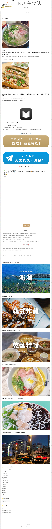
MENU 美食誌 (26, 3)
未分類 (3, 494)
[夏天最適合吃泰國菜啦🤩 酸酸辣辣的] (41, 201)
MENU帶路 (4, 488)
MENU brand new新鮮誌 (6, 469)
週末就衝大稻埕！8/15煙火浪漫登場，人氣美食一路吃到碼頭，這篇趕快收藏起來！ (18, 255)
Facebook (22, 12)
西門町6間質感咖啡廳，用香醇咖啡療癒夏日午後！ (12, 250)
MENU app (5, 473)
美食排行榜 (5, 478)
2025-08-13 (3, 50)
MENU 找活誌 (4, 471)
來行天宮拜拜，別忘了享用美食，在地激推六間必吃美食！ (14, 239)
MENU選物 (4, 492)
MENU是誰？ (33, 12)
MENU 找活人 (5, 475)
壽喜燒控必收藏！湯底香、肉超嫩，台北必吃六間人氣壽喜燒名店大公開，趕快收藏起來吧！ (20, 233)
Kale (30, 524)
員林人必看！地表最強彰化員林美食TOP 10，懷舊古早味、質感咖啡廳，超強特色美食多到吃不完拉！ (21, 241)
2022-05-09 (3, 91)
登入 (2, 508)
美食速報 (4, 484)
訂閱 (6, 510)
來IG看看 (27, 225)
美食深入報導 (8, 59)
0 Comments (17, 59)
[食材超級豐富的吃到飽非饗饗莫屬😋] (26, 186)
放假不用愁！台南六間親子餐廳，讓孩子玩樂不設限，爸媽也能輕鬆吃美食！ (17, 237)
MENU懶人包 (4, 490)
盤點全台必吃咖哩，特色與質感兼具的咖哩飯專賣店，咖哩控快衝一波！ (16, 254)
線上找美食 (28, 12)
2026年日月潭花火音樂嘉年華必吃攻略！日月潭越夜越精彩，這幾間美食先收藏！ (18, 248)
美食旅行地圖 (5, 480)
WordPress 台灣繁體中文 (6, 514)
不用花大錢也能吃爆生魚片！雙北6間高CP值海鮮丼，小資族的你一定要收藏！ (17, 252)
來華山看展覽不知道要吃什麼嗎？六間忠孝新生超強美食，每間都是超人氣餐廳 (17, 235)
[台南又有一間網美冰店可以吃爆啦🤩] (41, 216)
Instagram (16, 12)
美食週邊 (4, 486)
